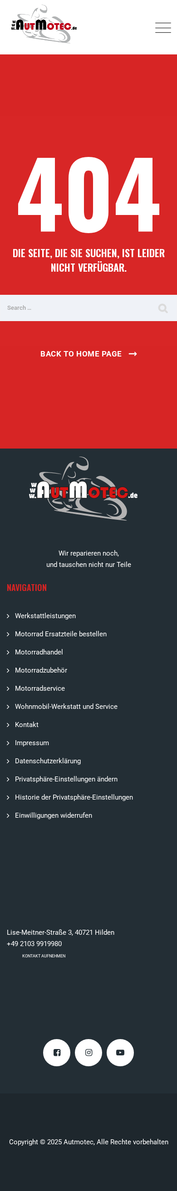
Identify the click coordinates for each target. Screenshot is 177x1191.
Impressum (32, 743)
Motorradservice (40, 688)
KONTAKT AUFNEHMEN (43, 956)
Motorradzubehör (41, 670)
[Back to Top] (158, 1176)
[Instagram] (88, 1052)
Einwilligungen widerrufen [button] (53, 815)
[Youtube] (120, 1052)
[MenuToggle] (161, 27)
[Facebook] (56, 1052)
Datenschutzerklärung (48, 761)
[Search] (163, 308)
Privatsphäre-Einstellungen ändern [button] (66, 779)
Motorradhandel (39, 652)
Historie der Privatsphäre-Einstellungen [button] (74, 797)
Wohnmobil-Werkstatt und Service (66, 707)
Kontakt (27, 725)
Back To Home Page (81, 353)
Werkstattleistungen (45, 616)
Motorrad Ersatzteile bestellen (61, 634)
